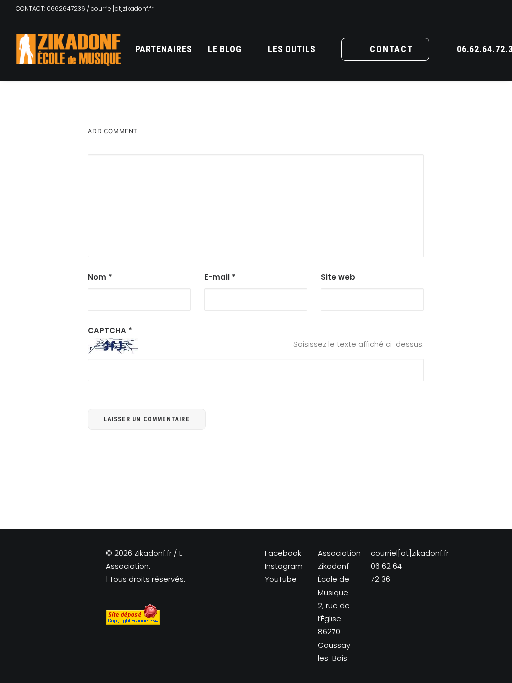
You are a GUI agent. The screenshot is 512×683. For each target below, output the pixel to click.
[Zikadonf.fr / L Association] (69, 50)
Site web (338, 277)
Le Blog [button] (225, 49)
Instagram (284, 566)
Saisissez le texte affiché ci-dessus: (359, 344)
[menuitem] (164, 49)
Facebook (283, 553)
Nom (100, 277)
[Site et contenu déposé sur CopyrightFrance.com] (133, 623)
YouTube (281, 579)
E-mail (220, 277)
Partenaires (164, 49)
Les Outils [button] (292, 49)
